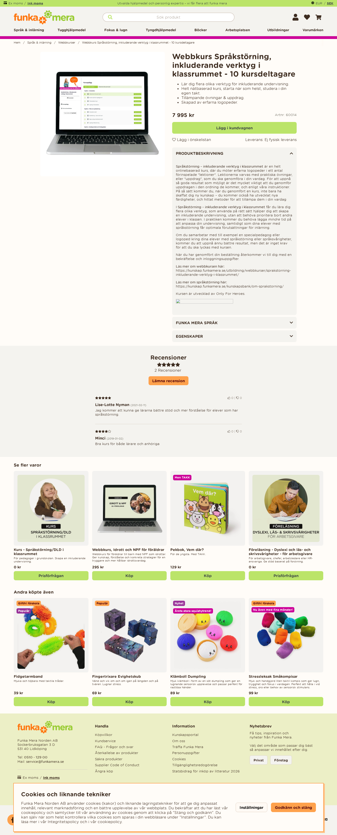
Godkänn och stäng (293, 807)
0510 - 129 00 (35, 757)
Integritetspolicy (63, 821)
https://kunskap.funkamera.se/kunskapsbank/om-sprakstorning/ (230, 286)
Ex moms (15, 3)
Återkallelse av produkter (116, 753)
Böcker (200, 30)
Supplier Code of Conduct (117, 765)
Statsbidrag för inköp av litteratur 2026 (206, 771)
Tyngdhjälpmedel (161, 30)
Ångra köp (104, 771)
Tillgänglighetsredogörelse (195, 765)
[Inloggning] (295, 17)
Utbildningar (278, 30)
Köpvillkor (103, 735)
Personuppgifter (186, 753)
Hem (17, 42)
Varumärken (313, 30)
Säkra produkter (108, 759)
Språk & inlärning (29, 30)
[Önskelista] (307, 17)
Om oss (178, 741)
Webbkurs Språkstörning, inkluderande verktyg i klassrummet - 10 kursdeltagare (138, 42)
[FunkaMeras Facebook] (12, 819)
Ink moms (35, 3)
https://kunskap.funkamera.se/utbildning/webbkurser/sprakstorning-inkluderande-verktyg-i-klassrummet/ (233, 272)
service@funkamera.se (44, 761)
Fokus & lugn (115, 30)
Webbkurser (66, 42)
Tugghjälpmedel (72, 30)
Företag (281, 760)
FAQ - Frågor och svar (114, 747)
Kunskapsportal (185, 735)
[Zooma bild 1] (102, 114)
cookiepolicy (110, 821)
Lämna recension (168, 381)
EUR (319, 3)
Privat (259, 760)
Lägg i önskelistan (193, 139)
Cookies (179, 759)
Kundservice (105, 741)
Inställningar (251, 807)
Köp (286, 702)
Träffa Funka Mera (187, 747)
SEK (330, 3)
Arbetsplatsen (237, 30)
